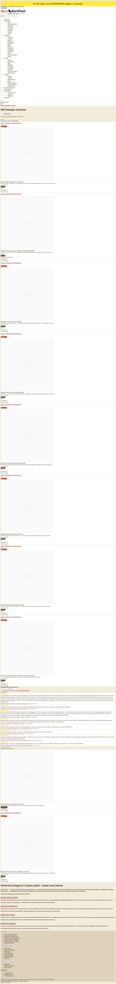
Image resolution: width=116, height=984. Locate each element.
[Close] (86, 471)
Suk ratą (78, 505)
